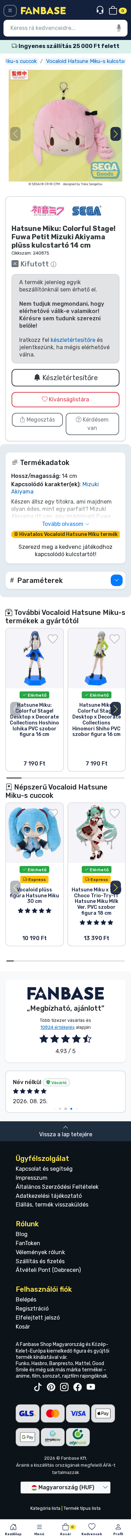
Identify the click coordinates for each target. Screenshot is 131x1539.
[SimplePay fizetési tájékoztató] (52, 1436)
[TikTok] (38, 1387)
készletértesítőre (73, 340)
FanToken (28, 1243)
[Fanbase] (43, 10)
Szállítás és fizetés (40, 1261)
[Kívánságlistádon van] (52, 638)
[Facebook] (77, 1387)
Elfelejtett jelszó (38, 1317)
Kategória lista (45, 1508)
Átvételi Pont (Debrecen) (48, 1270)
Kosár (23, 1326)
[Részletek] (117, 580)
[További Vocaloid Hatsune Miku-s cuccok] (47, 211)
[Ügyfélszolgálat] (101, 10)
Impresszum (32, 1178)
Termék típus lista (82, 1508)
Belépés (26, 1299)
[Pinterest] (51, 1387)
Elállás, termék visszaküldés (52, 1204)
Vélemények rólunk (40, 1252)
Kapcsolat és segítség (44, 1168)
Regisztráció (32, 1308)
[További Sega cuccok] (87, 211)
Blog (22, 1234)
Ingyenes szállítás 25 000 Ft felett (68, 46)
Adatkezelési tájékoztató (49, 1196)
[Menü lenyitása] (10, 11)
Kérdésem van (95, 423)
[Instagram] (64, 1387)
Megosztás (40, 419)
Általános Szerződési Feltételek (57, 1187)
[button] (115, 133)
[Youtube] (91, 1387)
